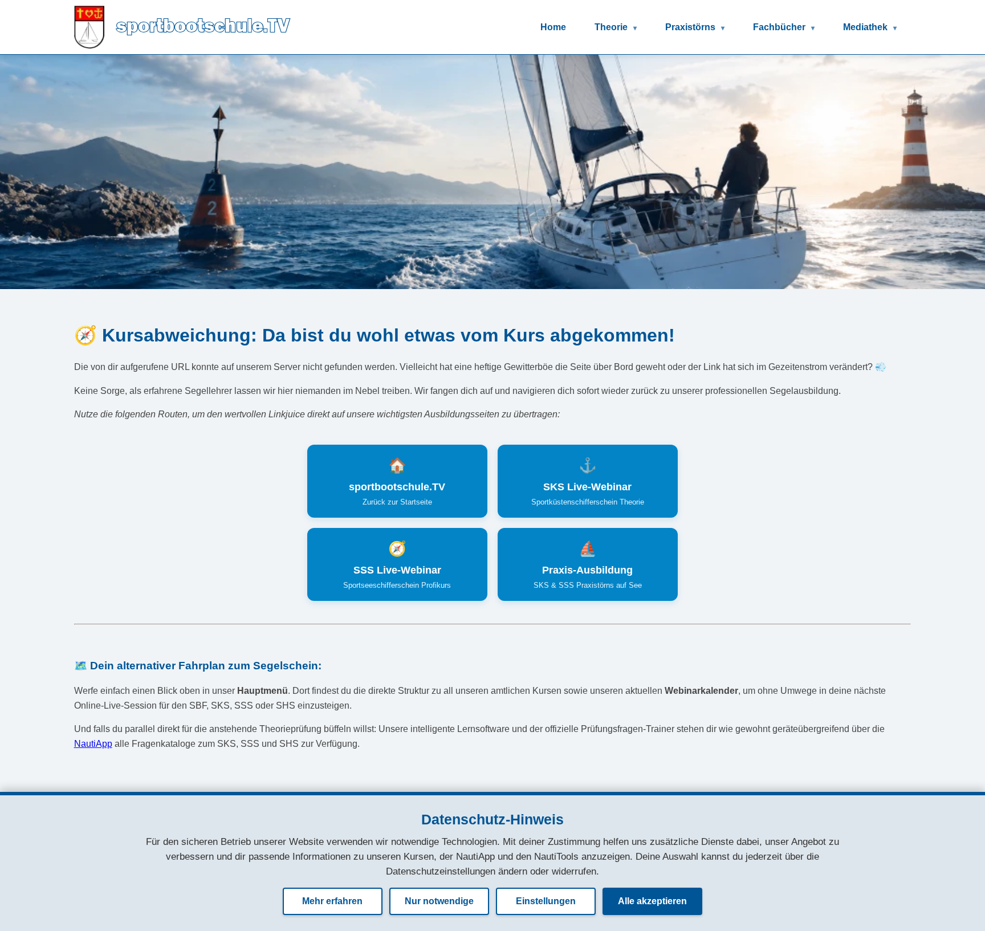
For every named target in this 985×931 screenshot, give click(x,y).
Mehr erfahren (332, 901)
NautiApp (93, 744)
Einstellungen (546, 901)
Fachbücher (780, 27)
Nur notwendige (439, 901)
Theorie (612, 27)
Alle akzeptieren (652, 901)
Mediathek (866, 27)
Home (553, 27)
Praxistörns (691, 27)
